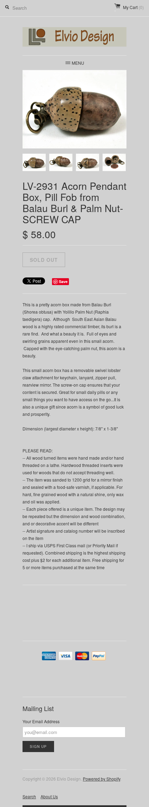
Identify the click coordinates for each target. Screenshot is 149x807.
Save (63, 281)
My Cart (133, 7)
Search (29, 796)
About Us (49, 796)
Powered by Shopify (101, 779)
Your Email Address (41, 721)
